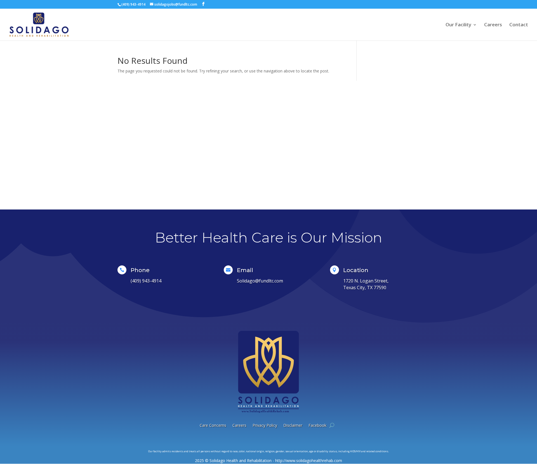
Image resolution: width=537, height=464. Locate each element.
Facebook (317, 425)
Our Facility (458, 25)
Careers (493, 25)
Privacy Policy (265, 425)
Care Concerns (213, 425)
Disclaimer (292, 425)
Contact (518, 25)
